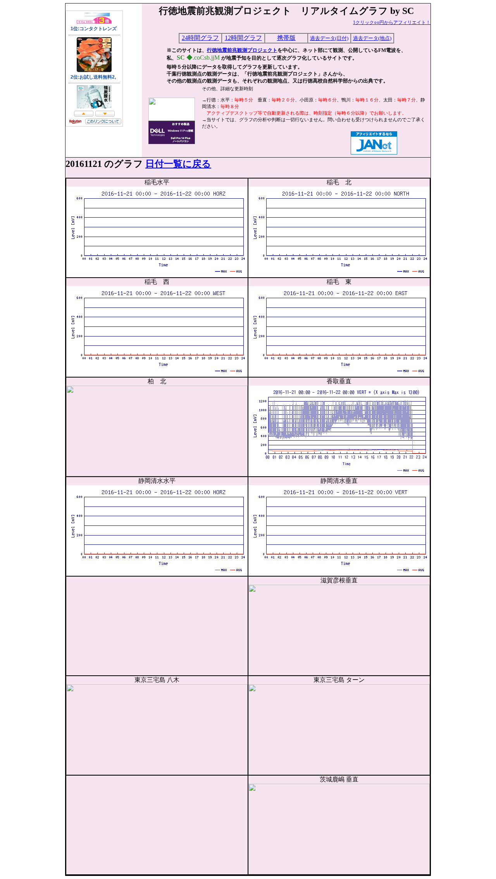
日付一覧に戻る (178, 164)
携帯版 (286, 37)
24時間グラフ (200, 37)
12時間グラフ (243, 37)
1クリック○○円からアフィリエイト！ (392, 22)
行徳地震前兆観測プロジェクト (242, 50)
